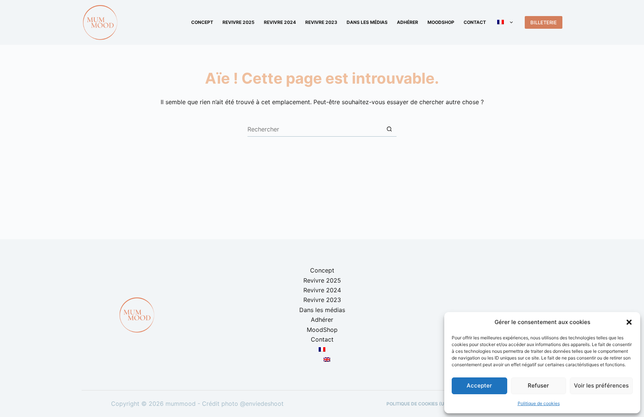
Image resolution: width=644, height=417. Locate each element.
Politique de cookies (539, 403)
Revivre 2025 (238, 22)
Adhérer (407, 22)
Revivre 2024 (280, 22)
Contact (475, 22)
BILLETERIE (543, 22)
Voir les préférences (601, 385)
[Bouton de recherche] (389, 129)
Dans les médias (367, 22)
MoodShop (440, 22)
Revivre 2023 (321, 22)
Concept (202, 22)
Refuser (538, 385)
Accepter (479, 385)
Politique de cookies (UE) (417, 404)
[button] (629, 322)
